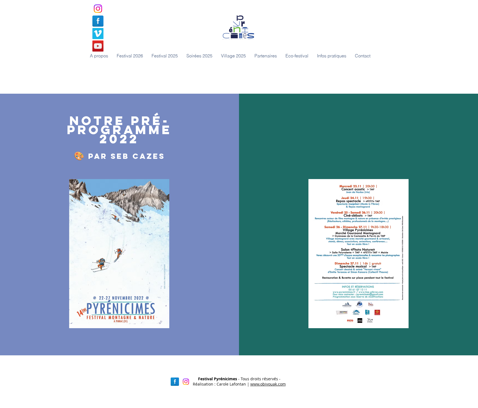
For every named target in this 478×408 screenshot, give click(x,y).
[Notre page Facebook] (97, 21)
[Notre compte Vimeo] (97, 33)
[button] (199, 56)
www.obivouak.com (268, 384)
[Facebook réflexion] (175, 382)
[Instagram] (97, 8)
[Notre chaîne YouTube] (97, 46)
